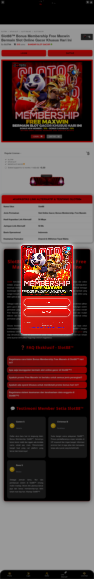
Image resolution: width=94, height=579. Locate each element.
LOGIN (47, 303)
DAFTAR (47, 312)
